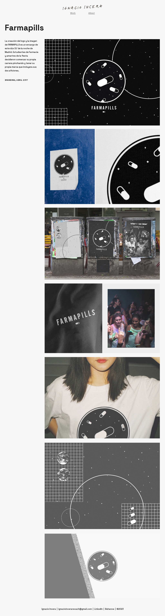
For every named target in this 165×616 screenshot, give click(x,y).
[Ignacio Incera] (82, 7)
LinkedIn (98, 609)
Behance (109, 609)
